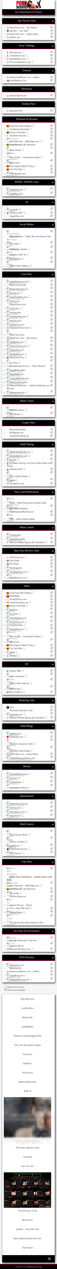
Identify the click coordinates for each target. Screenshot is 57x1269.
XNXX (12, 652)
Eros (12, 707)
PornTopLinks (16, 567)
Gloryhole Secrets (18, 135)
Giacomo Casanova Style (21, 743)
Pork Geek (14, 560)
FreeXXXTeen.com (18, 599)
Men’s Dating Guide (19, 476)
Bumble (13, 459)
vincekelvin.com (17, 483)
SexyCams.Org (17, 357)
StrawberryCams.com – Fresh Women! (28, 365)
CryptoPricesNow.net (19, 435)
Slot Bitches (15, 414)
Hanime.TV (15, 778)
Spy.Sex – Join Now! (19, 30)
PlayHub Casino (17, 409)
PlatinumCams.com (19, 345)
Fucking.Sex (15, 312)
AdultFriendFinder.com (20, 451)
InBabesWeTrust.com (20, 979)
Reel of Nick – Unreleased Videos (25, 157)
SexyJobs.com (17, 714)
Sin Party (14, 362)
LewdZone (15, 845)
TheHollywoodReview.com (22, 511)
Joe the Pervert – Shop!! (21, 904)
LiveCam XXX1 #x (18, 254)
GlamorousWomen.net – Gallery (24, 77)
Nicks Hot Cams (17, 334)
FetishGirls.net (17, 189)
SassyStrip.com (17, 216)
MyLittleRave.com (18, 58)
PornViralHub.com (18, 617)
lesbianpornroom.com (20, 327)
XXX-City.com (16, 853)
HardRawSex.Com (18, 80)
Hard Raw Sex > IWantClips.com (25, 141)
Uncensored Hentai (19, 787)
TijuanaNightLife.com (19, 378)
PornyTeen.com (17, 621)
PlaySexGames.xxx (19, 848)
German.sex (15, 807)
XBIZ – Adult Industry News (22, 519)
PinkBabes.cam (17, 342)
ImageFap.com (17, 975)
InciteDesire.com (18, 55)
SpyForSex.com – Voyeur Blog (24, 33)
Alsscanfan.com (17, 964)
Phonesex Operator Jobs (21, 710)
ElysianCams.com (18, 304)
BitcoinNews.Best (17, 429)
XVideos (14, 655)
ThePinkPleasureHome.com (22, 757)
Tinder (13, 480)
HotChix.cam (15, 320)
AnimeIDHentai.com (19, 774)
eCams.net (15, 301)
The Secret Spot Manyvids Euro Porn (27, 922)
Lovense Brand (17, 945)
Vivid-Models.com (18, 173)
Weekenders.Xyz (18, 392)
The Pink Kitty (16, 169)
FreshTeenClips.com (19, 602)
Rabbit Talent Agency (20, 265)
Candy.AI (14, 209)
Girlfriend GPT (16, 212)
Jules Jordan (16, 149)
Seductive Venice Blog (20, 750)
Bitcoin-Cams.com (18, 284)
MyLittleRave (16, 258)
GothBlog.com (16, 193)
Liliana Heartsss (17, 676)
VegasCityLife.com (18, 95)
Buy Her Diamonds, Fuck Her (23, 940)
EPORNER (14, 596)
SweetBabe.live (17, 374)
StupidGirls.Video (17, 370)
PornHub (14, 613)
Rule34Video (16, 782)
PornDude (14, 563)
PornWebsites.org (18, 571)
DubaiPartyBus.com (19, 297)
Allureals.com (16, 52)
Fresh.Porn (15, 308)
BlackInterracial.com (19, 288)
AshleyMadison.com (19, 455)
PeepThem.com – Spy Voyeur (23, 27)
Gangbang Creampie (20, 129)
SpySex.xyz (15, 37)
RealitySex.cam (17, 350)
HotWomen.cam (17, 324)
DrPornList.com (17, 557)
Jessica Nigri (16, 670)
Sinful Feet (14, 162)
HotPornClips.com (18, 896)
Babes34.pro (15, 968)
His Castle (14, 243)
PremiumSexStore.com (20, 62)
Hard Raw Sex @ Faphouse (22, 144)
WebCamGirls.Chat (18, 382)
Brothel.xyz (15, 293)
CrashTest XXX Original (21, 125)
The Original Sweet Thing (22, 166)
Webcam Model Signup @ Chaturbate (27, 542)
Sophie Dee (15, 688)
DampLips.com (17, 736)
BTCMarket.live (17, 432)
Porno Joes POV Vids (20, 908)
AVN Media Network (19, 508)
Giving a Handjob (18, 132)
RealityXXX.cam (17, 354)
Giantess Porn (16, 110)
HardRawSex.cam (18, 316)
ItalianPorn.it (16, 815)
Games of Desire (18, 841)
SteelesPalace (16, 912)
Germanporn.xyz (18, 811)
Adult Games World (19, 834)
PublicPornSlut (17, 625)
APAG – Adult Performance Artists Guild (28, 502)
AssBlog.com (15, 733)
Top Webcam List (18, 577)
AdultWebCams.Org (19, 281)
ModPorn (14, 609)
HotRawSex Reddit (18, 249)
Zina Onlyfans (16, 691)
